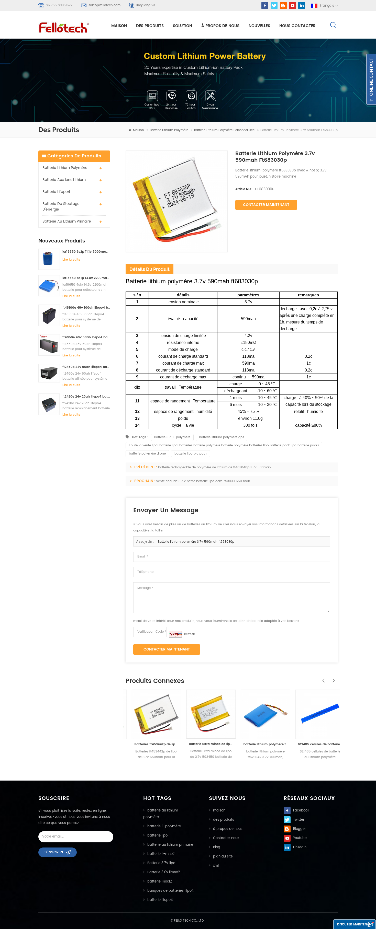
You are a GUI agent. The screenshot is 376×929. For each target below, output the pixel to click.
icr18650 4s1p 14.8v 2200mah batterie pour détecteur (86, 278)
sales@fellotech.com (104, 5)
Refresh (189, 634)
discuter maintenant (355, 924)
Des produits (150, 26)
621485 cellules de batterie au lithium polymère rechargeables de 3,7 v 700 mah (314, 744)
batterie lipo (157, 835)
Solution (182, 26)
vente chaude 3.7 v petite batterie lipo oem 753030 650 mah (203, 481)
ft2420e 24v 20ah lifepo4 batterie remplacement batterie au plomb (86, 396)
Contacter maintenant (266, 205)
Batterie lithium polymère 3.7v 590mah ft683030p (196, 541)
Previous (322, 677)
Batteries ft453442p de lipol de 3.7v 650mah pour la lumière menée (150, 744)
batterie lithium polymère (169, 130)
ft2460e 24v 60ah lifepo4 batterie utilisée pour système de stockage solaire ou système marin (86, 367)
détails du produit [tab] (149, 269)
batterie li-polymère (164, 826)
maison (119, 26)
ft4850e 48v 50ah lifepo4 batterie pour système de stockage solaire (86, 337)
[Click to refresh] (175, 634)
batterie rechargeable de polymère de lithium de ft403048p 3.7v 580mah (214, 467)
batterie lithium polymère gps (221, 437)
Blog (216, 847)
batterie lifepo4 (56, 192)
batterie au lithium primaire (66, 221)
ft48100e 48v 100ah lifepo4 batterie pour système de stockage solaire (86, 307)
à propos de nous (220, 26)
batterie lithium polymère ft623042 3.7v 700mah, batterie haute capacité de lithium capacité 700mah (259, 744)
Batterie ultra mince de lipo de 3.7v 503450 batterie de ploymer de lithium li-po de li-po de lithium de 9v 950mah (205, 744)
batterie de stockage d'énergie (61, 206)
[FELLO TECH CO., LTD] (68, 26)
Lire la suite (71, 259)
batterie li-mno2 (161, 854)
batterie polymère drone (147, 453)
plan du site (223, 856)
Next (332, 677)
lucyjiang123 (145, 5)
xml (216, 865)
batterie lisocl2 (159, 881)
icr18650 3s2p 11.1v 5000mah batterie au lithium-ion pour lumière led (86, 251)
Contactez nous (226, 838)
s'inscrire (54, 852)
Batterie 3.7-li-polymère (172, 437)
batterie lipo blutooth (190, 453)
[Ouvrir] (371, 79)
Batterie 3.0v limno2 (163, 872)
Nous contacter (297, 26)
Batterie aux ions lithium (64, 180)
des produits (223, 819)
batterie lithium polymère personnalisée (224, 130)
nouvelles (259, 26)
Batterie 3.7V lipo (161, 863)
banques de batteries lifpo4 (170, 890)
